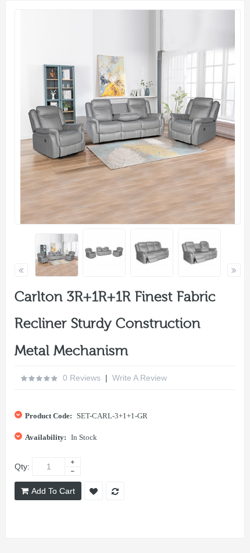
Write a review (139, 377)
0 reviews (82, 377)
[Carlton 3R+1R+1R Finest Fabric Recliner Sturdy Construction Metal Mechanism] (56, 255)
